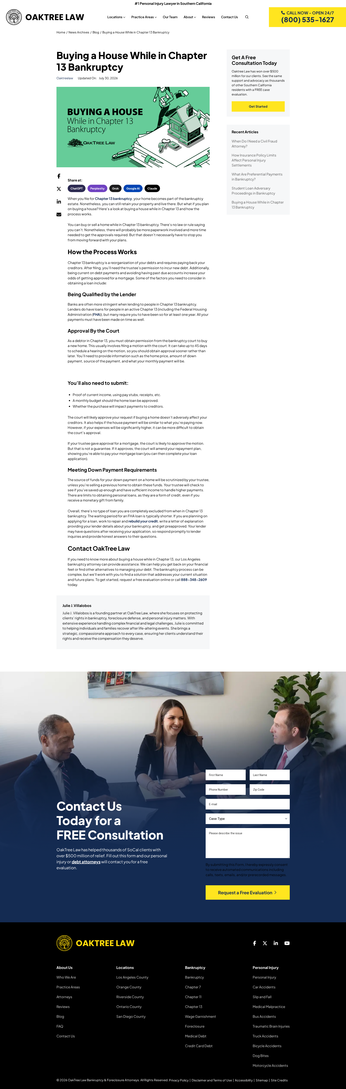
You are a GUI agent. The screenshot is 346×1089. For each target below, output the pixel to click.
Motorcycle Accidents (270, 1065)
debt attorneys (86, 861)
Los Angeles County (132, 977)
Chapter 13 (193, 1006)
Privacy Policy (179, 1080)
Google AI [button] (133, 188)
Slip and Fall (262, 997)
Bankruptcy (194, 977)
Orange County (128, 987)
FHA (96, 314)
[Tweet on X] (58, 190)
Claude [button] (152, 188)
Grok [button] (115, 188)
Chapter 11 (193, 997)
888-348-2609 (194, 579)
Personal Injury (264, 977)
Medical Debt (195, 1036)
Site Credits (279, 1080)
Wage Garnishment (200, 1016)
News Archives (78, 32)
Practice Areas (68, 987)
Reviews (208, 17)
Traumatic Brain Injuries (271, 1026)
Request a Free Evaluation (245, 892)
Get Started (258, 106)
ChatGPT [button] (76, 188)
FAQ (59, 1026)
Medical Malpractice (269, 1006)
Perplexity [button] (97, 188)
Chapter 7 (193, 987)
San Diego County (131, 1016)
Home (60, 32)
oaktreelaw (64, 78)
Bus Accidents (264, 1016)
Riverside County (130, 997)
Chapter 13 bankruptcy (113, 198)
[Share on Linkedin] (59, 203)
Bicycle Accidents (267, 1046)
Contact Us (229, 17)
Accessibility (244, 1080)
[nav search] (247, 17)
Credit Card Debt (199, 1046)
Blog (96, 32)
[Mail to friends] (58, 215)
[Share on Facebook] (58, 177)
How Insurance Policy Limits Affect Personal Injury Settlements (254, 160)
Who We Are (66, 977)
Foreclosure (194, 1026)
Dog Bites (261, 1055)
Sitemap (262, 1080)
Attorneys (64, 997)
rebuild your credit (143, 521)
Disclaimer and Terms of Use (212, 1080)
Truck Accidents (265, 1036)
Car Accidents (264, 987)
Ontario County (129, 1006)
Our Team (170, 17)
